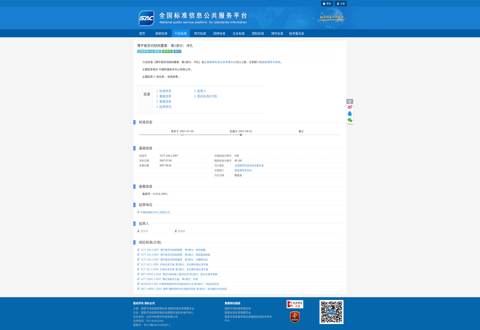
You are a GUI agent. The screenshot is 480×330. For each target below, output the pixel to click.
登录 (328, 3)
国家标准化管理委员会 (238, 312)
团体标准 (219, 33)
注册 (342, 3)
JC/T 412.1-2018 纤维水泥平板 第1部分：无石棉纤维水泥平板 (174, 269)
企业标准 (239, 33)
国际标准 (258, 33)
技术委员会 (296, 33)
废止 (301, 131)
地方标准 (200, 33)
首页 (142, 33)
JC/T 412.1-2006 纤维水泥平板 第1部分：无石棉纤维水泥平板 (174, 264)
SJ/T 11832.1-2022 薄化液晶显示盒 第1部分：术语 (169, 279)
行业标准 (181, 33)
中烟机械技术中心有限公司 (155, 212)
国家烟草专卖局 (271, 62)
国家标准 (161, 33)
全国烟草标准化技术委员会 (220, 62)
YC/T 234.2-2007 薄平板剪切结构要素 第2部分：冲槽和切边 (174, 259)
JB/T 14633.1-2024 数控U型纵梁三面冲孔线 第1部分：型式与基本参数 (179, 274)
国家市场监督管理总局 (238, 308)
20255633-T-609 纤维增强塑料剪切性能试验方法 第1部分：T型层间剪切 (179, 284)
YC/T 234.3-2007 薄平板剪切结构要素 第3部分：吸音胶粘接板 (175, 254)
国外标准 (277, 33)
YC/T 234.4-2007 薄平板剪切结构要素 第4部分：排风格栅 (173, 249)
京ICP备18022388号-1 (157, 324)
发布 (182, 131)
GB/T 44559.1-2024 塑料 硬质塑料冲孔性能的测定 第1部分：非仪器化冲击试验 (183, 288)
